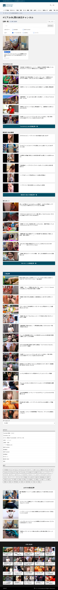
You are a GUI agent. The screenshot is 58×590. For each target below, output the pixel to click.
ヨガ (20, 477)
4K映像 (6, 469)
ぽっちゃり (43, 472)
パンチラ (48, 474)
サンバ (13, 474)
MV (52, 469)
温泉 (20, 479)
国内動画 (5, 449)
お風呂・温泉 (6, 442)
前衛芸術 (42, 477)
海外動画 (5, 454)
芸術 (10, 481)
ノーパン (34, 474)
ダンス (27, 474)
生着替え (31, 479)
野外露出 (16, 481)
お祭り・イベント (7, 440)
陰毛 (22, 481)
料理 (15, 479)
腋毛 (49, 479)
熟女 (25, 479)
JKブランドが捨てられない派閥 (35, 469)
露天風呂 (28, 481)
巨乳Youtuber (7, 479)
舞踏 (5, 481)
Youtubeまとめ (6, 435)
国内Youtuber (6, 447)
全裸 (37, 477)
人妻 (32, 477)
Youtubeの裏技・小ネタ (8, 433)
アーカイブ (6, 420)
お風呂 (36, 472)
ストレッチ (20, 474)
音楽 (4, 461)
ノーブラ (41, 474)
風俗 (39, 481)
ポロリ (6, 477)
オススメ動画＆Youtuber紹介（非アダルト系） (14, 437)
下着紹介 (25, 477)
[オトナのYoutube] (8, 5)
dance (16, 469)
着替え (37, 479)
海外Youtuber (6, 451)
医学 (48, 477)
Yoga (17, 472)
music (47, 469)
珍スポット (5, 456)
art (11, 469)
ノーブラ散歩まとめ (7, 444)
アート (50, 472)
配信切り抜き (6, 459)
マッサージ (13, 477)
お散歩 (30, 472)
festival (23, 469)
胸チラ (43, 479)
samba (6, 472)
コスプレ (6, 474)
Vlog (12, 472)
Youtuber (23, 472)
